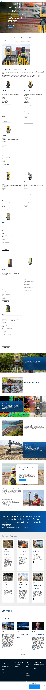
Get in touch (10, 27)
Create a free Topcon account (5, 672)
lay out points (26, 384)
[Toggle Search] (41, 1)
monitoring (31, 430)
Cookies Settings (34, 683)
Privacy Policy (19, 683)
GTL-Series (3, 405)
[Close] (45, 686)
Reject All (34, 685)
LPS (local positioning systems (29, 447)
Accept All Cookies (34, 688)
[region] (23, 685)
